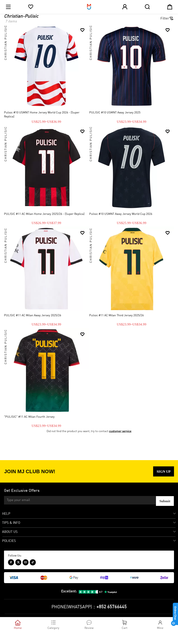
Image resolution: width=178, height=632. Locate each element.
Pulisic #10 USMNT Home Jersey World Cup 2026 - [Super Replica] (41, 114)
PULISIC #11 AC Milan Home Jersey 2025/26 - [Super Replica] (44, 214)
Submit (164, 501)
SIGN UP (164, 471)
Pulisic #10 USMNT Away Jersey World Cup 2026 (120, 214)
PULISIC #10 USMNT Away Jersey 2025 (114, 112)
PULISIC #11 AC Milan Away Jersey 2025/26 (32, 315)
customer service (120, 431)
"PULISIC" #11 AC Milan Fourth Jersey (29, 416)
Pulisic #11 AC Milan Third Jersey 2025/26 (116, 315)
